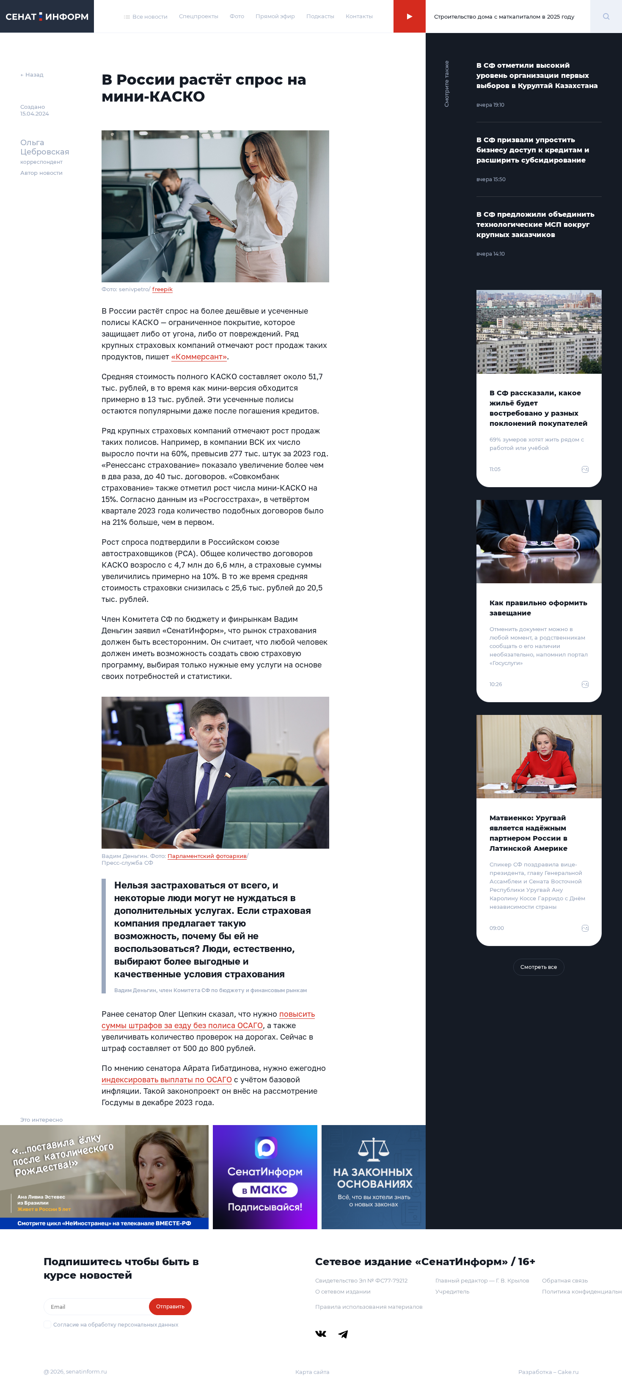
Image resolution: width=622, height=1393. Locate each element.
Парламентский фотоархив (207, 855)
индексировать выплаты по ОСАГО (167, 1079)
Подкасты (320, 16)
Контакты (359, 16)
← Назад (32, 74)
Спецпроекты (198, 16)
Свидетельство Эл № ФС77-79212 (361, 1280)
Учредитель (452, 1291)
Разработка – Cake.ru (548, 1371)
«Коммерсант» (199, 356)
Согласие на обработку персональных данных (115, 1324)
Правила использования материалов (369, 1306)
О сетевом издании (343, 1291)
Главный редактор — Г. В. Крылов (482, 1280)
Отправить (170, 1306)
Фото (237, 16)
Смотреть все (538, 967)
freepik (162, 289)
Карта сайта (312, 1371)
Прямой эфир (275, 16)
